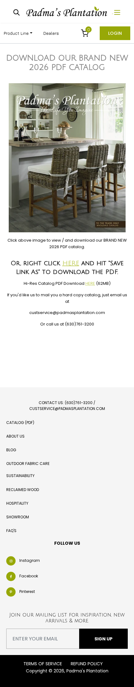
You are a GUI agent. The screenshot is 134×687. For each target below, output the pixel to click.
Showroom (17, 517)
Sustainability (20, 475)
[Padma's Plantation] (67, 11)
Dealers (51, 33)
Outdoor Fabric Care (28, 463)
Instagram (29, 560)
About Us (15, 436)
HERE (70, 263)
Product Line (16, 33)
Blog (11, 450)
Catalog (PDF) (20, 422)
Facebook (28, 576)
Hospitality (17, 503)
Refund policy (87, 664)
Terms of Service (42, 664)
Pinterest (27, 591)
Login (115, 33)
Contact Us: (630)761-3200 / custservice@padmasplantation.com (67, 405)
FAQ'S (11, 530)
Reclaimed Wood (22, 489)
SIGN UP (103, 639)
